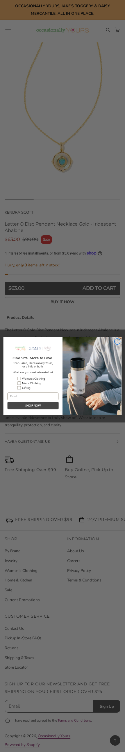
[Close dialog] (117, 341)
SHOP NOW (33, 405)
